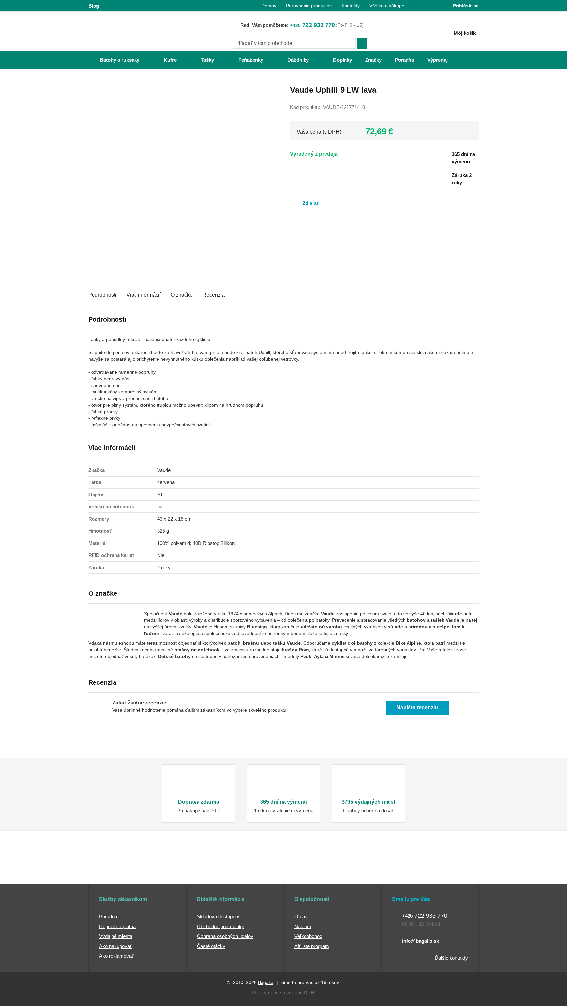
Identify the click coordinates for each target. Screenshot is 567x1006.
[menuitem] (113, 60)
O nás (300, 916)
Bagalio (265, 982)
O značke (182, 295)
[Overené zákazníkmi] (207, 871)
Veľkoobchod (308, 936)
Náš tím (302, 926)
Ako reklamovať (116, 956)
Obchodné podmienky (220, 926)
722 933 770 (312, 25)
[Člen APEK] (110, 871)
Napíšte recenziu (417, 707)
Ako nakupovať (115, 946)
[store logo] (129, 32)
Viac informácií (143, 295)
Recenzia (213, 295)
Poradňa (108, 916)
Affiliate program (311, 946)
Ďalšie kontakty (451, 958)
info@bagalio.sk (420, 941)
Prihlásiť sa (466, 5)
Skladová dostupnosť (219, 916)
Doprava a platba (117, 926)
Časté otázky (211, 946)
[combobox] (294, 43)
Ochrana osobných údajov (225, 936)
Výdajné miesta (115, 936)
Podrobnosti (102, 295)
